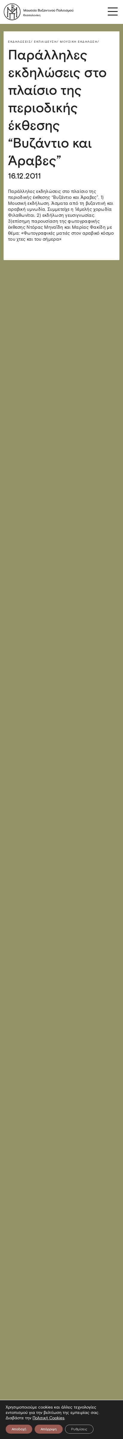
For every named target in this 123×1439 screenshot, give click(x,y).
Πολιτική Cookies (48, 1417)
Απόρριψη (49, 1429)
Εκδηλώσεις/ (20, 42)
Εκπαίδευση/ (46, 42)
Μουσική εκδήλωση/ (79, 42)
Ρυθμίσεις (79, 1429)
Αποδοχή (19, 1429)
